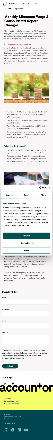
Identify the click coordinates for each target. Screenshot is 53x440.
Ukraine (12, 4)
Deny (26, 250)
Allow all (26, 236)
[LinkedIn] (19, 430)
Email (4, 321)
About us (7, 398)
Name (4, 297)
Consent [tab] (9, 195)
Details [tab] (27, 195)
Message (5, 332)
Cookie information (11, 404)
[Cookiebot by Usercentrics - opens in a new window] (39, 188)
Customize (25, 243)
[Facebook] (13, 430)
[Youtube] (26, 430)
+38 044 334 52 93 (9, 423)
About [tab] (43, 195)
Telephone (5, 309)
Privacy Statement (11, 401)
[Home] (5, 4)
